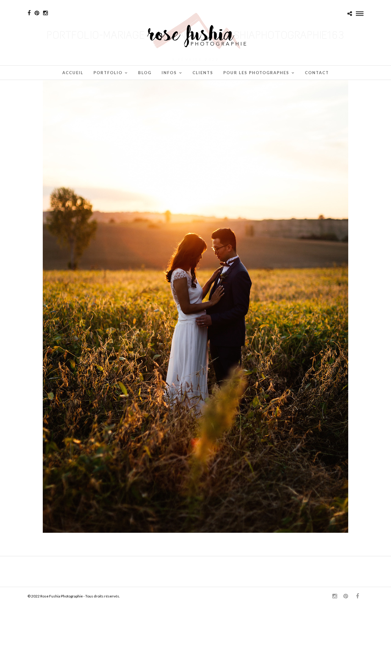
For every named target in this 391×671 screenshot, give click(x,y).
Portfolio (107, 72)
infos (169, 72)
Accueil (72, 72)
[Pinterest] (37, 13)
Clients (202, 72)
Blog (145, 72)
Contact (317, 72)
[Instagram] (45, 13)
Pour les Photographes (256, 72)
